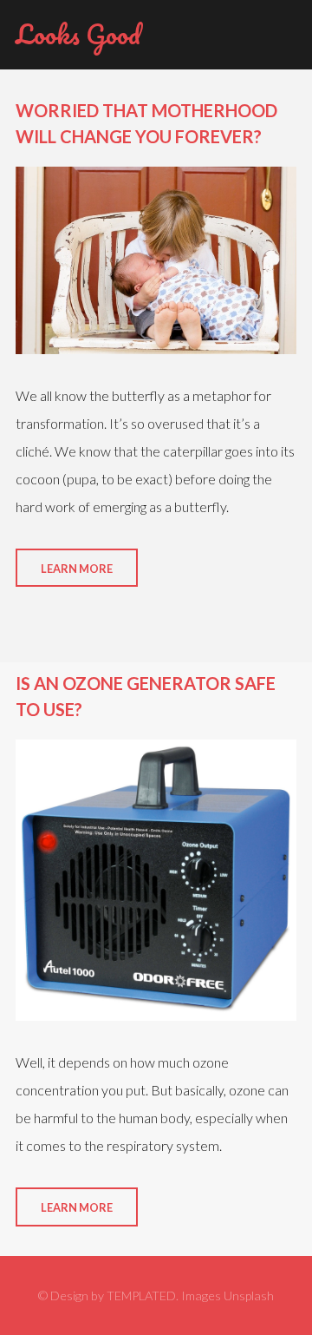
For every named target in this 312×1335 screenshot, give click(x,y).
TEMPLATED (141, 1295)
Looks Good (78, 34)
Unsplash (249, 1295)
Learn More (77, 568)
